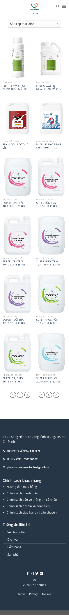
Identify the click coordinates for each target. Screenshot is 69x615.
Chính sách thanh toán (22, 493)
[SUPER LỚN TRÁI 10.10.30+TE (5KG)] (18, 235)
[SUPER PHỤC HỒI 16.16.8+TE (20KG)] (51, 294)
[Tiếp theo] (56, 395)
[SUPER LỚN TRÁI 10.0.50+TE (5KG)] (51, 177)
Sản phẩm (14, 554)
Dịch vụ (12, 539)
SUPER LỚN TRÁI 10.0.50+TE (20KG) (14, 204)
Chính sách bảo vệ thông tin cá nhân (32, 500)
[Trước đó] (13, 395)
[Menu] (64, 6)
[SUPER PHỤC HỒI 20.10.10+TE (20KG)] (51, 352)
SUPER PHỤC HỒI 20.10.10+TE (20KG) (48, 380)
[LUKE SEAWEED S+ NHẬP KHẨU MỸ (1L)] (18, 57)
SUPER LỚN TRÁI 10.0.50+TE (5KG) (46, 204)
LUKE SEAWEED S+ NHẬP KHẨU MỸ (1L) (15, 87)
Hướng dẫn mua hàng (22, 487)
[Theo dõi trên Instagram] (32, 573)
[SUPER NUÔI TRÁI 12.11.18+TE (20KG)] (51, 235)
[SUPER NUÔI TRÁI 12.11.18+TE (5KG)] (18, 294)
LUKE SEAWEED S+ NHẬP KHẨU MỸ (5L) (48, 87)
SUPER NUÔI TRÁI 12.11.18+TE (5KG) (14, 321)
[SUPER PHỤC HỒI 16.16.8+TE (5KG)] (18, 352)
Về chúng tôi (16, 532)
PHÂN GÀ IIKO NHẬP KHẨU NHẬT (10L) (48, 146)
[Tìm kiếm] (57, 6)
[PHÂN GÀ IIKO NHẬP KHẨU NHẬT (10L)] (51, 118)
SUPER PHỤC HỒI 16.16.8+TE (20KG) (47, 321)
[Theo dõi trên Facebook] (27, 573)
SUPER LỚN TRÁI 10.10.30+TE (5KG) (14, 263)
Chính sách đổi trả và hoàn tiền (28, 506)
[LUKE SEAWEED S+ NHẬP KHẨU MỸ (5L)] (51, 57)
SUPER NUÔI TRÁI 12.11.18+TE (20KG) (48, 263)
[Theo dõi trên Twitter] (36, 573)
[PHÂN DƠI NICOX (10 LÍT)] (18, 118)
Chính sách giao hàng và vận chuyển (32, 512)
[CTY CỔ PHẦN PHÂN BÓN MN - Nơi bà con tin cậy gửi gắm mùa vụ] (34, 6)
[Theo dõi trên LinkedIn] (41, 573)
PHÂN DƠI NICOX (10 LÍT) (15, 146)
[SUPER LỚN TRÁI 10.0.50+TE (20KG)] (18, 177)
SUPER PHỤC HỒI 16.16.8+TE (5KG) (13, 380)
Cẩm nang (14, 547)
